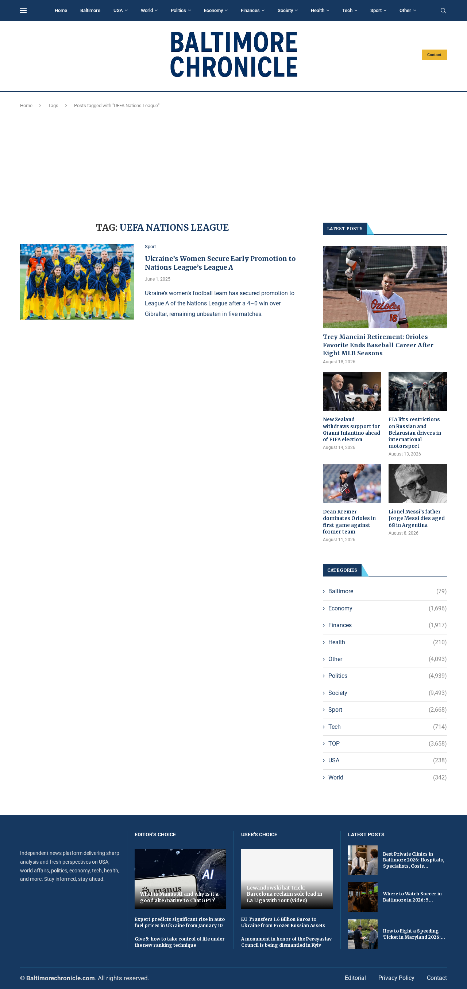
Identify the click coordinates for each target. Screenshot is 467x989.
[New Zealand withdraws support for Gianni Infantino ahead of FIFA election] (352, 391)
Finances (250, 10)
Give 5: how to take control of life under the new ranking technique (180, 942)
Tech (347, 10)
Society (285, 10)
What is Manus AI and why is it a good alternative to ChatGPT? (179, 897)
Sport (376, 10)
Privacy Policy (396, 977)
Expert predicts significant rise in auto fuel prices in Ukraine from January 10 (180, 922)
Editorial (355, 977)
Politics (178, 10)
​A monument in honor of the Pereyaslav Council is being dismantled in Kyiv (286, 942)
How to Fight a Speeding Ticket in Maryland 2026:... (414, 934)
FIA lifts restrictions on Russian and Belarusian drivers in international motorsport (415, 433)
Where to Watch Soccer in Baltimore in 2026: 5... (412, 897)
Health (317, 10)
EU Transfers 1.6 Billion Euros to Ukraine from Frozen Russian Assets (283, 922)
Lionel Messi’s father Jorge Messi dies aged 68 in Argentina (417, 518)
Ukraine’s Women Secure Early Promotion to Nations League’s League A (220, 262)
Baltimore (90, 10)
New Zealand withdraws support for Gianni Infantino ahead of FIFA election (351, 430)
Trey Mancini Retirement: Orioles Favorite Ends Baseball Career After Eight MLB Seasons (378, 345)
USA (118, 10)
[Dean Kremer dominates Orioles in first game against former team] (352, 483)
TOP (387, 743)
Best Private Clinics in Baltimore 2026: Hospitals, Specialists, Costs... (413, 860)
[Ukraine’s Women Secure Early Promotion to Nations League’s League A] (77, 282)
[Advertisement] (233, 164)
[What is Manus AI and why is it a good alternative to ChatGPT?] (181, 879)
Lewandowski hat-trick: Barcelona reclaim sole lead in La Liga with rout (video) (284, 894)
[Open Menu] (23, 10)
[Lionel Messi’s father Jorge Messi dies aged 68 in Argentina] (418, 483)
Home (61, 10)
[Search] (443, 11)
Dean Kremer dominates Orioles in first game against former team (349, 522)
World (147, 10)
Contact (434, 54)
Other (405, 10)
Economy (213, 10)
